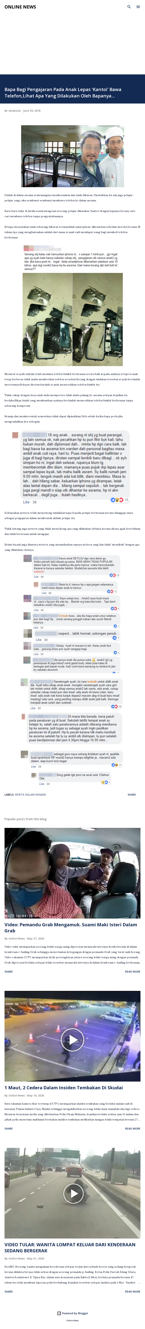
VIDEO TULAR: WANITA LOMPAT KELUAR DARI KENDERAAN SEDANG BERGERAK (70, 1247)
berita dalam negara (30, 794)
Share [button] (132, 794)
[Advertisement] (72, 46)
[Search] (129, 7)
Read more (132, 971)
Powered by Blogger (74, 1313)
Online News (20, 7)
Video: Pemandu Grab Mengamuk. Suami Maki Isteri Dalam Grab (71, 927)
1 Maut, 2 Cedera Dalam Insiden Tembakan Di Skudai (64, 1087)
